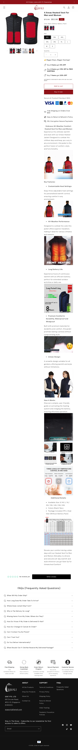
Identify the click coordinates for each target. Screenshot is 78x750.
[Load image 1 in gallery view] (12, 51)
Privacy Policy (44, 692)
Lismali (36, 745)
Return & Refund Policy (45, 702)
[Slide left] (7, 51)
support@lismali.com (13, 709)
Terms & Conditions (46, 687)
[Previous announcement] (4, 2)
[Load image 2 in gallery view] (18, 51)
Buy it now (58, 92)
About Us (25, 696)
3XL (47, 42)
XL (62, 42)
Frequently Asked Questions (62, 688)
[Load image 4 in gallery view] (31, 51)
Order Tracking (44, 708)
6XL (47, 37)
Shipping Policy (44, 696)
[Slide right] (37, 51)
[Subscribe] (38, 728)
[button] (4, 7)
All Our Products (27, 687)
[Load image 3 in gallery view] (25, 51)
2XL (54, 42)
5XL (54, 37)
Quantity (47, 51)
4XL (62, 37)
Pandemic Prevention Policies (46, 713)
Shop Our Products (28, 692)
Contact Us (26, 701)
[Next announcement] (74, 2)
